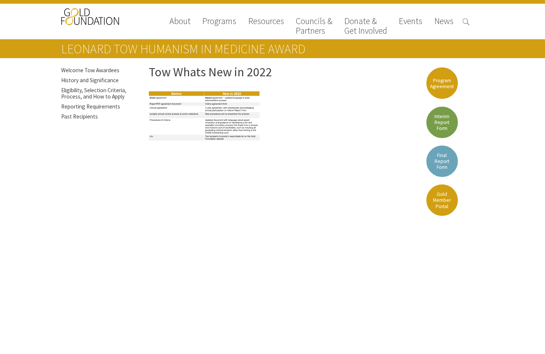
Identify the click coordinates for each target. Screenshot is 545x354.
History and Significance (90, 80)
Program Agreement (442, 83)
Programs (219, 21)
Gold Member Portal (442, 200)
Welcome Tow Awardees (90, 70)
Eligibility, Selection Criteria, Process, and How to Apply (93, 93)
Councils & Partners (314, 26)
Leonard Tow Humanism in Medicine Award (183, 48)
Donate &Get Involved (365, 26)
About (180, 21)
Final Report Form (442, 161)
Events (410, 21)
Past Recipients (79, 116)
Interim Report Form (442, 122)
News (444, 21)
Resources (266, 21)
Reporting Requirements (90, 106)
